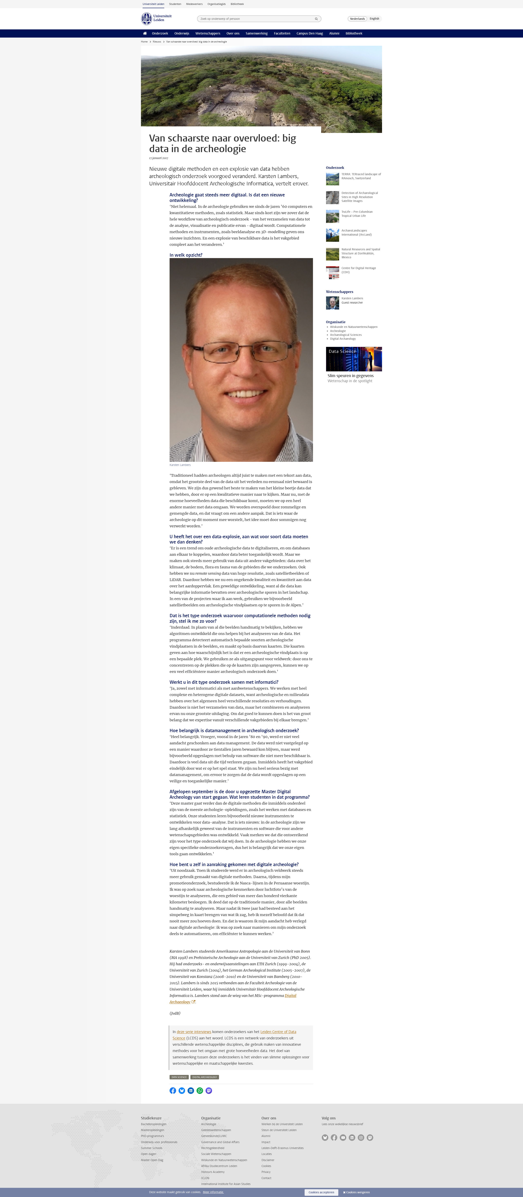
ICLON (205, 1178)
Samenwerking (257, 33)
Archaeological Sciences (346, 335)
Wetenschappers (208, 33)
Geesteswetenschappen (216, 1130)
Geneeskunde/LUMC (214, 1136)
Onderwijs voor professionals (159, 1142)
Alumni (334, 33)
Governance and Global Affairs (220, 1142)
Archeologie (338, 331)
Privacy (266, 1172)
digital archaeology (204, 1077)
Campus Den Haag (310, 33)
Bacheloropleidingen (154, 1124)
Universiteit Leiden (153, 4)
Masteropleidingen (152, 1130)
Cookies (266, 1166)
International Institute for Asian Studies (225, 1184)
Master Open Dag (152, 1160)
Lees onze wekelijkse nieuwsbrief (342, 1124)
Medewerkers (194, 4)
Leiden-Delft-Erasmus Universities (283, 1148)
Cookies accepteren (321, 1192)
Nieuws (157, 41)
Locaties (267, 1154)
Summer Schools (151, 1148)
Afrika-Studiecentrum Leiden (219, 1166)
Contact (266, 1178)
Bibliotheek (237, 4)
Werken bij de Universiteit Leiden (282, 1124)
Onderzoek (160, 33)
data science (179, 1077)
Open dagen (148, 1154)
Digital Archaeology (343, 339)
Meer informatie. (213, 1192)
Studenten (175, 4)
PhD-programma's (152, 1136)
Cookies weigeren (358, 1192)
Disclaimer (268, 1160)
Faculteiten (282, 33)
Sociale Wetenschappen (216, 1154)
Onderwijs (181, 33)
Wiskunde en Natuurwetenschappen (354, 327)
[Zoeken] (316, 19)
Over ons (233, 33)
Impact (266, 1142)
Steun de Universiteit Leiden (279, 1130)
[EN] (374, 18)
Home (144, 41)
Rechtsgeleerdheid (212, 1148)
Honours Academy (213, 1172)
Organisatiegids (217, 4)
